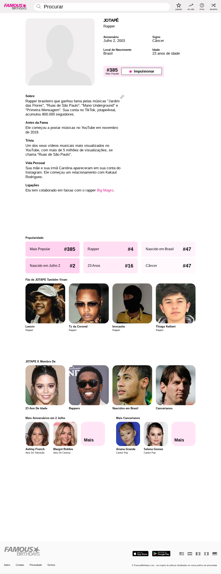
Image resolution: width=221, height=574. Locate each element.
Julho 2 (109, 41)
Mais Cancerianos (128, 418)
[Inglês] (181, 553)
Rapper (109, 26)
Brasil (108, 53)
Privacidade (36, 565)
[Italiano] (206, 553)
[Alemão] (214, 553)
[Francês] (198, 553)
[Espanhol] (190, 553)
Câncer (158, 41)
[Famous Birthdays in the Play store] (161, 553)
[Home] (56, 551)
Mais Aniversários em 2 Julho (45, 418)
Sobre (7, 565)
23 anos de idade (166, 53)
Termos (51, 565)
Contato (20, 565)
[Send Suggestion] (122, 97)
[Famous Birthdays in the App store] (140, 553)
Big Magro (105, 190)
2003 (121, 41)
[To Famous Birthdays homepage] (15, 6)
